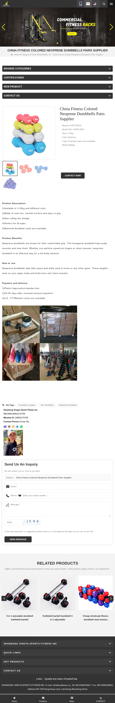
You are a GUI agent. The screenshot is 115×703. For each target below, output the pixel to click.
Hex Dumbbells (47, 405)
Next (111, 598)
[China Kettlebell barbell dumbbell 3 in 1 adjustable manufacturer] (57, 593)
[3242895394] (9, 426)
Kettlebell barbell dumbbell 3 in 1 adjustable (57, 618)
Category (25, 54)
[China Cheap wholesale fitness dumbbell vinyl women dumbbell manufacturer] (95, 593)
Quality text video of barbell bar (61, 679)
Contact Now (73, 175)
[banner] (57, 27)
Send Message (18, 539)
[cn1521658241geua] (17, 426)
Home (16, 54)
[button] (55, 43)
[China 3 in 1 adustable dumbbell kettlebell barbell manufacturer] (19, 593)
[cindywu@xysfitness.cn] (5, 426)
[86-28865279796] (21, 426)
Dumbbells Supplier (27, 405)
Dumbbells (43, 54)
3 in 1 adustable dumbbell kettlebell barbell (19, 618)
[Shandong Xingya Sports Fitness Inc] (6, 4)
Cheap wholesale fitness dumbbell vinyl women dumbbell (95, 618)
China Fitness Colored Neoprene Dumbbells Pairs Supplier (43, 477)
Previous (4, 598)
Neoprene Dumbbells (68, 405)
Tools (34, 54)
